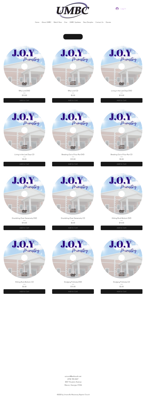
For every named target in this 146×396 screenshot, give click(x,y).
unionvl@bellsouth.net (73, 376)
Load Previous (73, 37)
